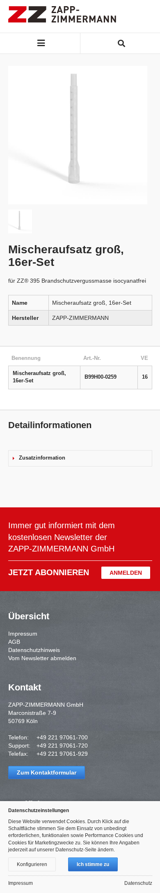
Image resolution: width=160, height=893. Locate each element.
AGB (14, 641)
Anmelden (126, 572)
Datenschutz (138, 883)
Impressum (22, 633)
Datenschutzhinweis (34, 650)
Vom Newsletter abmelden (42, 658)
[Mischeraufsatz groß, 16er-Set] (77, 135)
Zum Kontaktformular (46, 772)
